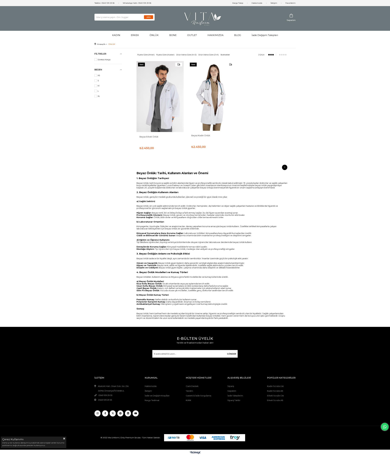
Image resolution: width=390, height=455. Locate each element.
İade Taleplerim (235, 395)
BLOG (237, 35)
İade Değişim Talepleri (265, 35)
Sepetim (231, 391)
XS (99, 75)
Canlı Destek (192, 386)
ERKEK (135, 35)
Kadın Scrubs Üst (275, 386)
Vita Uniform (113, 437)
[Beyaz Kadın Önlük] (212, 96)
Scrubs (137, 437)
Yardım (189, 391)
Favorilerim (290, 3)
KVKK (188, 400)
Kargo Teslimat (152, 400)
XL (99, 96)
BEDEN (98, 69)
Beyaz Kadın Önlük (200, 135)
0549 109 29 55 (105, 395)
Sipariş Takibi (233, 400)
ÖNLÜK (154, 35)
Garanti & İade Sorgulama (198, 395)
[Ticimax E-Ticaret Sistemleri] (195, 452)
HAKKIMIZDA (215, 35)
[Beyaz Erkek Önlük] (160, 96)
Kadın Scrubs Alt (275, 391)
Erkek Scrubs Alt (275, 400)
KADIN (116, 35)
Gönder (231, 354)
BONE (173, 35)
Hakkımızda (257, 3)
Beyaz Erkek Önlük (149, 136)
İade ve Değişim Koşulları (157, 395)
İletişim (274, 3)
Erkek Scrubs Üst (275, 395)
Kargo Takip (237, 3)
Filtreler (100, 53)
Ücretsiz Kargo (104, 59)
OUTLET (192, 35)
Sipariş (230, 386)
